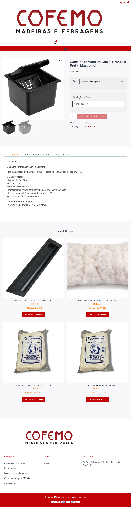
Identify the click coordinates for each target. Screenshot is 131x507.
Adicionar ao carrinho (91, 116)
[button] (4, 22)
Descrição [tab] (14, 154)
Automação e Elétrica (14, 463)
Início (46, 463)
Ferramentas (10, 468)
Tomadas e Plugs (91, 126)
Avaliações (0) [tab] (61, 154)
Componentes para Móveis (17, 478)
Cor (74, 81)
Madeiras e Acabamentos (16, 473)
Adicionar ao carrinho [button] (34, 315)
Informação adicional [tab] (37, 154)
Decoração (9, 483)
